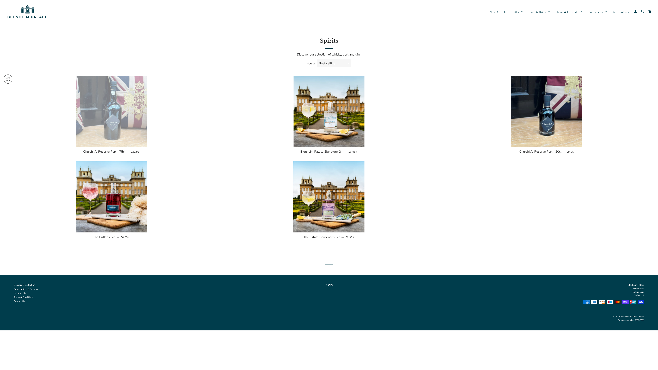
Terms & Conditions (23, 297)
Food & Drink (538, 12)
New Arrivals (498, 12)
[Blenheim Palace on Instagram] (332, 285)
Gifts (516, 12)
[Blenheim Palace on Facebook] (326, 285)
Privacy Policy (21, 293)
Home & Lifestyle (567, 12)
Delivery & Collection (24, 285)
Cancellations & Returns (26, 289)
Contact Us (19, 301)
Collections (596, 12)
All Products (621, 12)
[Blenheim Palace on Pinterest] (329, 285)
